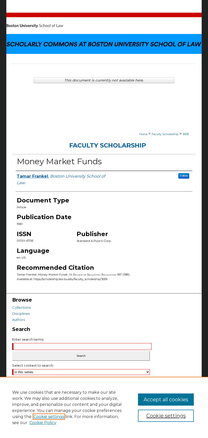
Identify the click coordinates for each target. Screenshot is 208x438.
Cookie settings (48, 416)
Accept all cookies (166, 400)
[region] (104, 407)
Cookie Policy (42, 422)
